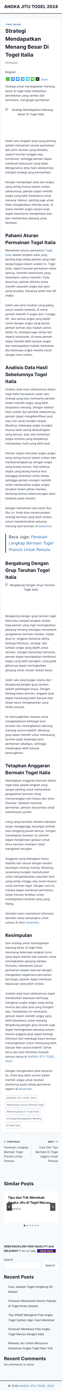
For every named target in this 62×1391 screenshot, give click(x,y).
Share (44, 79)
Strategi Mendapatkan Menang (24, 1118)
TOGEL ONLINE (13, 24)
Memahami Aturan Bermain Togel (25, 1104)
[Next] (52, 1207)
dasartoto (45, 526)
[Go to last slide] (9, 1207)
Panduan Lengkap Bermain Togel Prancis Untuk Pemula (31, 543)
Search (8, 1259)
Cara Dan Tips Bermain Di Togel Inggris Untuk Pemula (47, 1151)
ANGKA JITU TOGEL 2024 (21, 1098)
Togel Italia (13, 1125)
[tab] (24, 1225)
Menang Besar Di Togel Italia (23, 1111)
